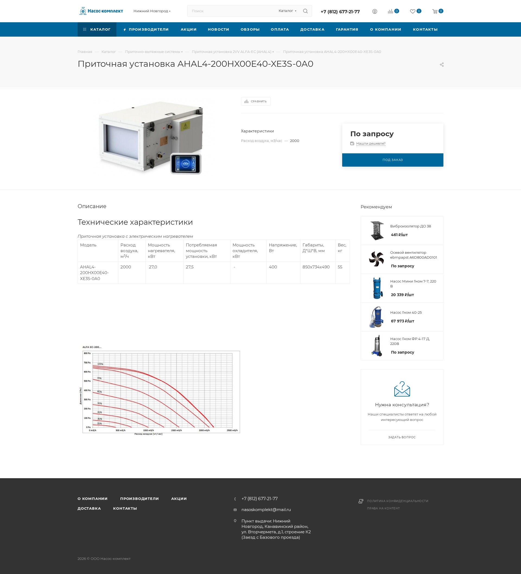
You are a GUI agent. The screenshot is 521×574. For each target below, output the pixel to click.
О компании (93, 498)
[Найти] (305, 11)
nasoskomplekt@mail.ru (266, 509)
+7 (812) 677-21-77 (340, 11)
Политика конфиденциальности (397, 501)
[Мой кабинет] (374, 12)
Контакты (125, 508)
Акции (179, 498)
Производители (139, 498)
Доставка (89, 508)
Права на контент (383, 508)
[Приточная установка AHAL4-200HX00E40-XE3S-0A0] (154, 137)
